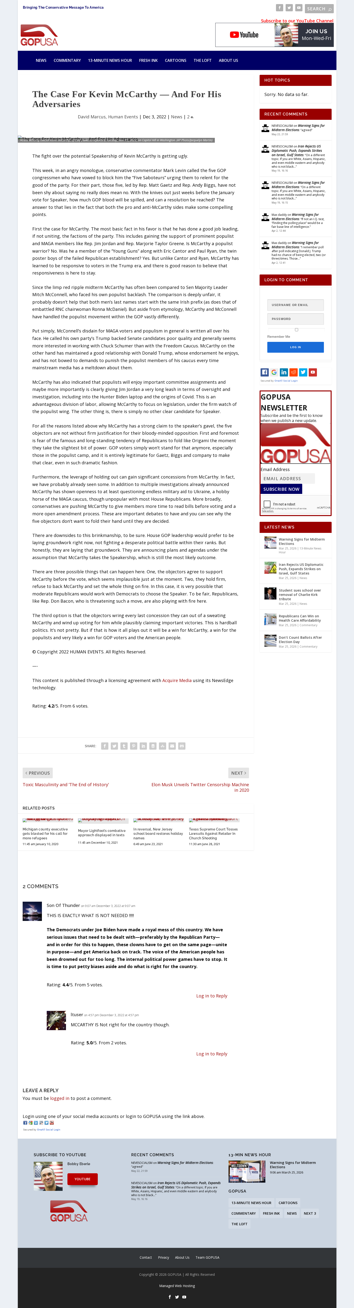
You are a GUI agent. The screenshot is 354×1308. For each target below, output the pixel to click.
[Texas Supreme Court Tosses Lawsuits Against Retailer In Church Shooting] (214, 820)
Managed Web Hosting (177, 1285)
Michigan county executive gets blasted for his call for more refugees (45, 833)
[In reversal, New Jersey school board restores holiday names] (158, 820)
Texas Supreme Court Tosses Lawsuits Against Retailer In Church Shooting (213, 833)
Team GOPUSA (207, 1257)
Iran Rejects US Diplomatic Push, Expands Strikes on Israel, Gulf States (297, 150)
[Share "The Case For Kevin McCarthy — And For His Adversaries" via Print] (182, 746)
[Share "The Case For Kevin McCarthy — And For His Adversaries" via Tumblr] (124, 746)
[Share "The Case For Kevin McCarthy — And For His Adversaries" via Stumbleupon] (162, 746)
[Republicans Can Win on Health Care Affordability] (270, 619)
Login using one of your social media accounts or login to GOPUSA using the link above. (114, 1116)
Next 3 (310, 1213)
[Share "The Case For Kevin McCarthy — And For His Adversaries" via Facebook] (105, 746)
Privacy (163, 1257)
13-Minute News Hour (110, 60)
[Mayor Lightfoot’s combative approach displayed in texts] (103, 820)
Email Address (275, 469)
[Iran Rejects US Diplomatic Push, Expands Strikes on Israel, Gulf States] (270, 568)
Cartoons (175, 60)
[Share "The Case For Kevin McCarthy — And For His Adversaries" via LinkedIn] (143, 746)
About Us (228, 60)
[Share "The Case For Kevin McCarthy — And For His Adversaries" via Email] (172, 746)
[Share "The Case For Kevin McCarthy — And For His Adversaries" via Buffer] (153, 746)
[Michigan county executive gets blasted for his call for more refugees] (48, 820)
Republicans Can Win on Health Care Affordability (300, 618)
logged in (59, 1098)
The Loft (203, 60)
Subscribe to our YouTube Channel (297, 21)
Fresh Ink (148, 60)
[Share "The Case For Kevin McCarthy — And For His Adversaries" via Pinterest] (133, 746)
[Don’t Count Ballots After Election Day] (270, 641)
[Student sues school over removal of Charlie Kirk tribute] (270, 593)
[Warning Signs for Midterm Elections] (270, 542)
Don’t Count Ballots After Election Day (300, 639)
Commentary (67, 60)
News (41, 60)
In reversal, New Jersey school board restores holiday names (158, 833)
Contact (146, 1257)
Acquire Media (177, 680)
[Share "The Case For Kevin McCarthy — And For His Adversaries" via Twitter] (114, 746)
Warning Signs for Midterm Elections (298, 127)
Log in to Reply (211, 996)
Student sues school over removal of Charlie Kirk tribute (300, 594)
